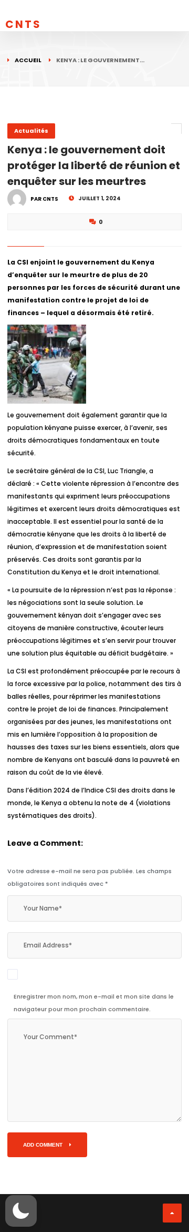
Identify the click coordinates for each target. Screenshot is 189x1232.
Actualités (31, 130)
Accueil (28, 60)
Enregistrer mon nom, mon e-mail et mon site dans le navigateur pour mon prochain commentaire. (94, 1002)
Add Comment (43, 1145)
